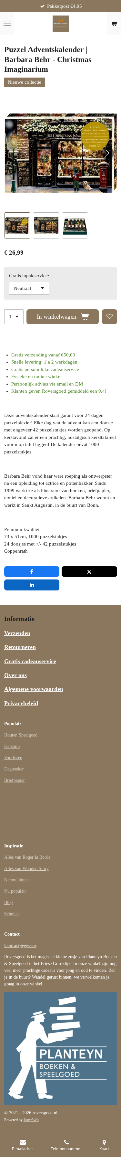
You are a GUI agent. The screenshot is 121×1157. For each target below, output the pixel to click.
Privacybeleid (21, 703)
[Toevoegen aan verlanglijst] (109, 316)
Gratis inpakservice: (29, 275)
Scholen (11, 913)
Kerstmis (12, 746)
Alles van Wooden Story (26, 868)
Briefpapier (14, 780)
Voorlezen (13, 757)
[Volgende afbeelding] (107, 153)
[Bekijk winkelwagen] (114, 23)
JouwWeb (31, 1120)
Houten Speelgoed (20, 735)
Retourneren (20, 647)
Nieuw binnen (17, 879)
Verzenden (17, 633)
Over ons (15, 675)
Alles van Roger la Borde (27, 857)
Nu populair (15, 891)
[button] (17, 225)
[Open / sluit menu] (7, 23)
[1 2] (14, 316)
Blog (8, 902)
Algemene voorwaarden (33, 689)
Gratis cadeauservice (30, 661)
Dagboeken (14, 769)
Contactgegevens (20, 945)
